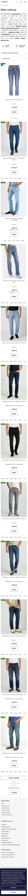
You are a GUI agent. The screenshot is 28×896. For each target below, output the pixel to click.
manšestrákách (6, 34)
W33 (11, 178)
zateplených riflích (13, 32)
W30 (20, 303)
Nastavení (13, 887)
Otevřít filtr (6, 58)
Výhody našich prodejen (7, 857)
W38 (22, 240)
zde (15, 884)
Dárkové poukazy (6, 838)
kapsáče (17, 38)
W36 (18, 240)
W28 (11, 303)
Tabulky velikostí (6, 827)
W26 (2, 303)
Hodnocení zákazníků (7, 815)
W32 (6, 178)
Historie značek (5, 810)
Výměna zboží (5, 831)
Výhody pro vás (5, 806)
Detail (14, 112)
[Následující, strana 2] (14, 783)
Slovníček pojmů (5, 812)
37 (18, 783)
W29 (15, 303)
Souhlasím (13, 892)
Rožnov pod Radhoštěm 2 (8, 855)
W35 (19, 178)
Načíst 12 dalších (14, 778)
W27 (7, 303)
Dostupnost (4, 840)
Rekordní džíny (5, 808)
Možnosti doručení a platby (8, 829)
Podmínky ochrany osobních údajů (10, 845)
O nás (3, 803)
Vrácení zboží (4, 834)
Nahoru (15, 792)
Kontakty (3, 825)
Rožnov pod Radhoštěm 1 (8, 852)
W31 (2, 178)
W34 (15, 178)
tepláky (23, 38)
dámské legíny (5, 40)
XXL (16, 118)
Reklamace (4, 836)
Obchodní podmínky (6, 842)
